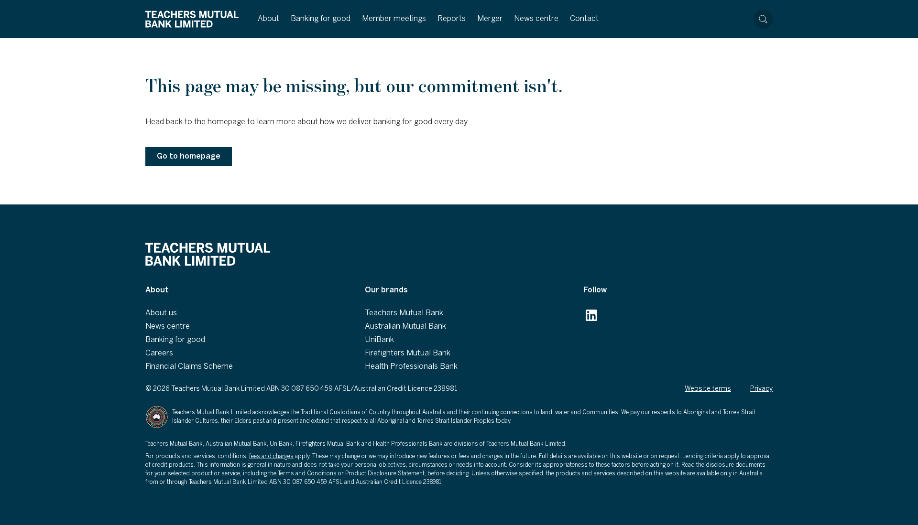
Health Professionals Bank (411, 366)
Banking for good (320, 18)
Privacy (761, 389)
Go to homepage (188, 156)
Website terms (708, 389)
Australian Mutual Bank (405, 326)
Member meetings (394, 18)
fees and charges (271, 456)
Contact (584, 18)
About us (161, 313)
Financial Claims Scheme (189, 366)
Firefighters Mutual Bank (407, 353)
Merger (490, 18)
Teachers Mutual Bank (404, 313)
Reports (451, 18)
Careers (159, 353)
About (268, 18)
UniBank (379, 339)
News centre (536, 18)
